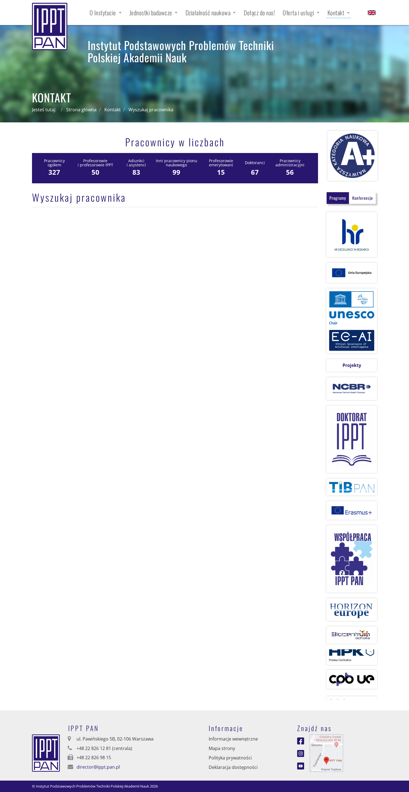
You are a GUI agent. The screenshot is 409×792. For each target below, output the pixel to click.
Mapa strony (222, 748)
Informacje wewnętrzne (233, 739)
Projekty (352, 365)
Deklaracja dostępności (233, 767)
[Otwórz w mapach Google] (326, 753)
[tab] (337, 198)
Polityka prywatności (230, 758)
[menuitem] (105, 12)
